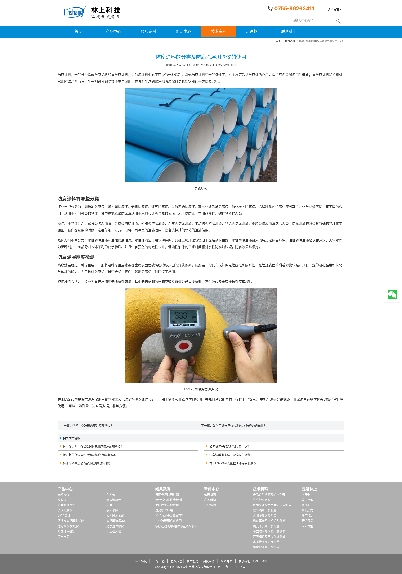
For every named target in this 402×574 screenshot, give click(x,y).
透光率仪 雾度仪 (68, 526)
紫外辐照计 (113, 510)
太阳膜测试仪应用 (167, 505)
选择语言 (333, 9)
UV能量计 (64, 515)
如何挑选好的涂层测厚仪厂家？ (229, 446)
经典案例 (148, 31)
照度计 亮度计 (67, 531)
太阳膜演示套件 (116, 520)
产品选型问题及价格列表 (269, 494)
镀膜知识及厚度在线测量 (269, 536)
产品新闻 (210, 499)
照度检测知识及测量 (266, 547)
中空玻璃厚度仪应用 (168, 520)
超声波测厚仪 (66, 505)
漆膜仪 (62, 499)
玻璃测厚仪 (65, 510)
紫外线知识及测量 (264, 510)
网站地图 (226, 561)
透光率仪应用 (164, 510)
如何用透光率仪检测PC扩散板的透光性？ (240, 425)
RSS (264, 561)
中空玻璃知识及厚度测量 (269, 531)
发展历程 (308, 499)
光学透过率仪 (115, 526)
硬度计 (110, 505)
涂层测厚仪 (113, 499)
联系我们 (244, 561)
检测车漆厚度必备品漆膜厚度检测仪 (86, 463)
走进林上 (253, 31)
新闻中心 (183, 31)
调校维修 (209, 561)
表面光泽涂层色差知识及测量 (272, 505)
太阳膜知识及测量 (264, 515)
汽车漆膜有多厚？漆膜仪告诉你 (229, 455)
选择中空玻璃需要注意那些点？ (92, 425)
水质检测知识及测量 (266, 541)
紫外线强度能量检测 (168, 499)
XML (256, 561)
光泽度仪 (63, 494)
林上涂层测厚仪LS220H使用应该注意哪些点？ (93, 446)
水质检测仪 (113, 531)
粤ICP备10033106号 (231, 567)
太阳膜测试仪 (115, 515)
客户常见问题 (262, 499)
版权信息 (176, 561)
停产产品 (63, 536)
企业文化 (308, 526)
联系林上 (288, 31)
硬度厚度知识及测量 (266, 526)
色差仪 (110, 494)
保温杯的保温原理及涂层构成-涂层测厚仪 (90, 455)
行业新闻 (210, 505)
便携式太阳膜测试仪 (71, 520)
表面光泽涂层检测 (167, 494)
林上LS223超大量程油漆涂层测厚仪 (232, 463)
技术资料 (218, 31)
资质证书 (308, 505)
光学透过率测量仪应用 (170, 515)
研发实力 (308, 510)
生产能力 (308, 515)
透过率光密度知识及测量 (269, 520)
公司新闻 (210, 494)
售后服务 (192, 561)
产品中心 (113, 31)
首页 (78, 31)
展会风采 (308, 520)
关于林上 (308, 494)
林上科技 (141, 561)
